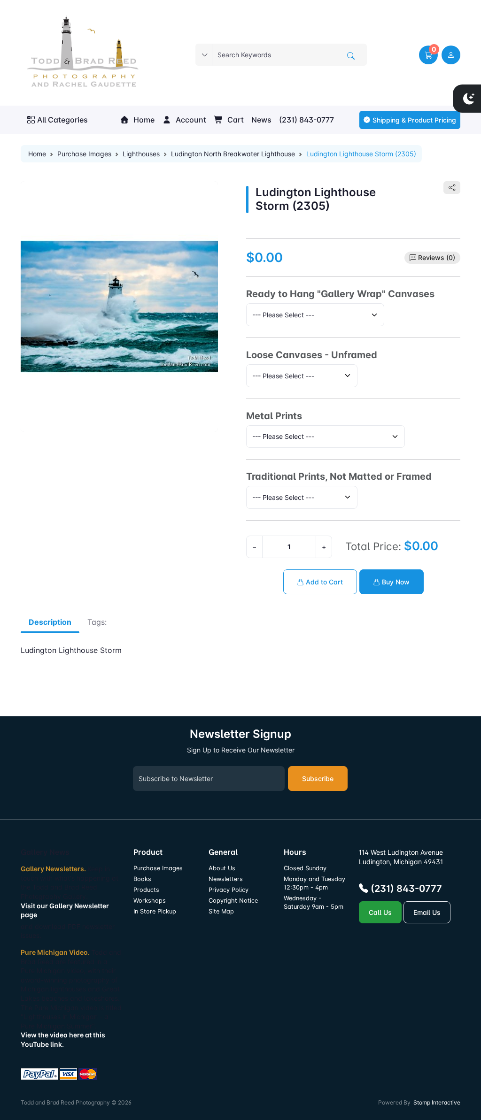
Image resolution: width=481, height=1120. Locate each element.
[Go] (350, 56)
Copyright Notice (233, 900)
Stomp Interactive (436, 1102)
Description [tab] (50, 622)
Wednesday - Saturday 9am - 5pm (313, 902)
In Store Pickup (154, 911)
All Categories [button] (62, 119)
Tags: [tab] (97, 622)
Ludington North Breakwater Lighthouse (233, 154)
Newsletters (226, 878)
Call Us (380, 912)
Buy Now (395, 582)
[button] (428, 55)
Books (142, 878)
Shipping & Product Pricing (414, 120)
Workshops (149, 900)
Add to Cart (323, 582)
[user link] (451, 55)
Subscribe (318, 778)
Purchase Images (84, 154)
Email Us (427, 912)
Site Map (221, 911)
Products (146, 889)
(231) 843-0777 (306, 119)
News (261, 119)
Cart (234, 119)
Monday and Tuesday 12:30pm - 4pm (314, 883)
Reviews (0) (436, 257)
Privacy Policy (228, 889)
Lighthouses (141, 154)
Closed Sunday (305, 868)
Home (143, 119)
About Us (222, 868)
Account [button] (190, 119)
